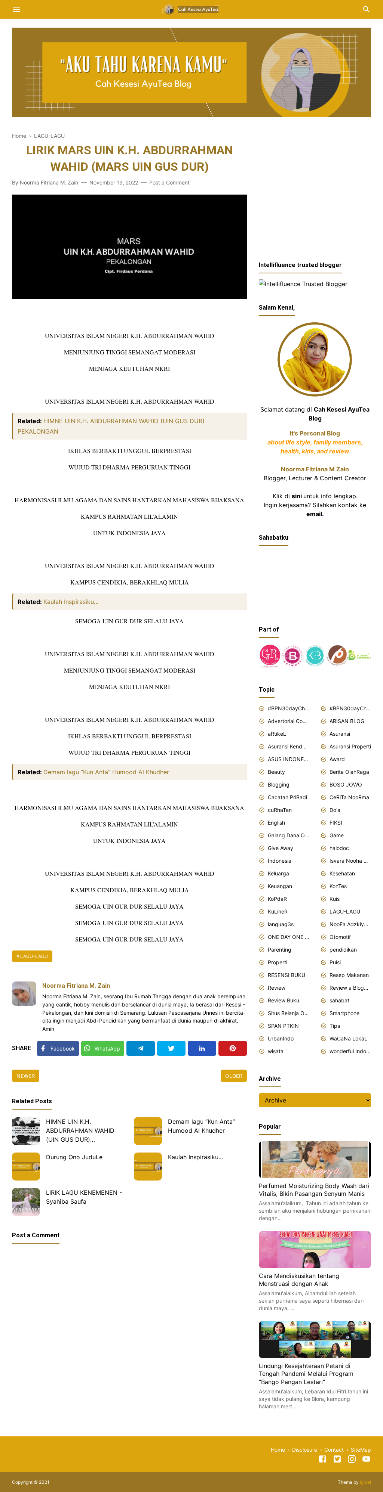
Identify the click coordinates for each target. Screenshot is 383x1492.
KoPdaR (277, 899)
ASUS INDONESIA (288, 759)
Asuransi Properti (350, 746)
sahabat (339, 1000)
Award (337, 759)
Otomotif (340, 937)
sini (297, 496)
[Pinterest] (232, 1048)
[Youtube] (366, 1460)
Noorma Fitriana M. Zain (76, 985)
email (314, 514)
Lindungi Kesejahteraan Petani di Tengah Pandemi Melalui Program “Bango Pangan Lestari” (306, 1374)
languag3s (281, 924)
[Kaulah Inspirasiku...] (148, 1167)
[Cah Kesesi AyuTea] (191, 8)
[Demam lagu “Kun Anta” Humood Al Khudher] (148, 1131)
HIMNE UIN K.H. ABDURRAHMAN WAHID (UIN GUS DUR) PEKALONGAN (80, 1131)
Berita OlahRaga (349, 772)
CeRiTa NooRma (349, 797)
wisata (276, 1051)
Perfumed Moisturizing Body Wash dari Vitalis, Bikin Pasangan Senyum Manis (314, 1190)
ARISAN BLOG (347, 721)
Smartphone (344, 1013)
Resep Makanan (349, 975)
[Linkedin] (202, 1048)
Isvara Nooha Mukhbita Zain (350, 860)
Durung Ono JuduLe (74, 1157)
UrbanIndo (281, 1038)
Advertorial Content (288, 721)
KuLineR (278, 911)
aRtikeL (277, 734)
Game (337, 835)
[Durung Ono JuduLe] (26, 1167)
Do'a (335, 810)
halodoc (339, 848)
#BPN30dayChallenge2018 (288, 708)
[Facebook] (322, 1460)
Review (276, 987)
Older (233, 1076)
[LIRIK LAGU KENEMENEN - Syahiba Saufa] (26, 1202)
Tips (335, 1026)
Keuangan (280, 886)
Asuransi (340, 734)
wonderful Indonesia (350, 1051)
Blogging (278, 784)
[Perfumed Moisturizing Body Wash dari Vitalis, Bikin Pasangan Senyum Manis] (315, 1176)
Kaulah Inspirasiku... (70, 601)
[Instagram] (351, 1460)
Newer (25, 1076)
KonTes (338, 886)
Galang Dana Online (288, 835)
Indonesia (279, 860)
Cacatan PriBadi (287, 797)
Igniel (365, 1482)
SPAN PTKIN (283, 1026)
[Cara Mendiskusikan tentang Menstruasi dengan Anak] (315, 1266)
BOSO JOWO (346, 784)
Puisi (335, 962)
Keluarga (278, 873)
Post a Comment (169, 182)
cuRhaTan (280, 810)
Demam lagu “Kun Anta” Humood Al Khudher (106, 772)
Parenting (279, 949)
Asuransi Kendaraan (288, 746)
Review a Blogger (350, 987)
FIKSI (336, 822)
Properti (277, 962)
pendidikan (343, 949)
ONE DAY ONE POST (288, 937)
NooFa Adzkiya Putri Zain (350, 924)
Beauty (276, 772)
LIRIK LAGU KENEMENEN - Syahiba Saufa (84, 1197)
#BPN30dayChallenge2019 (350, 708)
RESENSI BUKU (286, 975)
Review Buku (283, 1000)
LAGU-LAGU (34, 956)
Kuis (335, 899)
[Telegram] (140, 1048)
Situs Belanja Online (288, 1013)
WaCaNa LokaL (348, 1038)
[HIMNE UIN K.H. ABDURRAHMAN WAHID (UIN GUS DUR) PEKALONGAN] (26, 1131)
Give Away (280, 848)
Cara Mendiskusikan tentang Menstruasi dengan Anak (299, 1280)
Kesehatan (342, 873)
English (276, 822)
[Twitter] (171, 1048)
